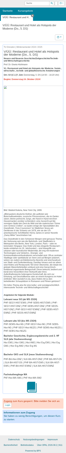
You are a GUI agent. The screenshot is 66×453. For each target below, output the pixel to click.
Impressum (53, 439)
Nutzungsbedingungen (33, 439)
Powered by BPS (33, 451)
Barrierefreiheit (10, 445)
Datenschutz (14, 439)
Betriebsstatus (27, 445)
